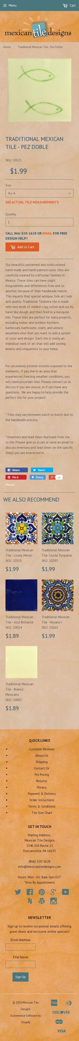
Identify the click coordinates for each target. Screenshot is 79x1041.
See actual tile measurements (32, 202)
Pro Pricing (42, 774)
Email (47, 233)
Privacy (42, 787)
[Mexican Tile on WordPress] (41, 901)
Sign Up (20, 977)
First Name (20, 957)
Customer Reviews (42, 749)
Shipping (42, 762)
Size (8, 185)
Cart (72, 5)
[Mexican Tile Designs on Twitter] (18, 893)
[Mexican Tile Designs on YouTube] (65, 893)
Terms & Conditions (42, 806)
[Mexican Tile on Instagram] (53, 901)
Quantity (10, 214)
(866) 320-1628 (39, 861)
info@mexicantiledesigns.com (39, 867)
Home (7, 47)
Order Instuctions (41, 800)
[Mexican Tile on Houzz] (30, 901)
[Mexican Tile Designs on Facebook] (30, 893)
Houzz (10, 484)
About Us (41, 755)
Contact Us (41, 768)
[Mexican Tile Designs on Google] (53, 893)
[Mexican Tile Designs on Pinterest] (41, 893)
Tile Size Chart (41, 813)
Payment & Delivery (42, 794)
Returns (41, 781)
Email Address (21, 940)
